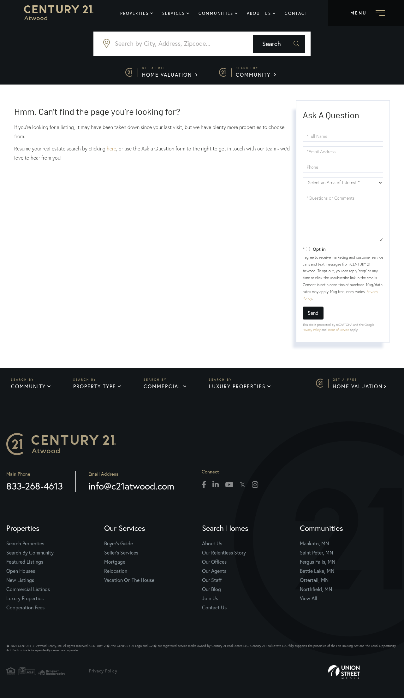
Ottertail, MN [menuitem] (314, 580)
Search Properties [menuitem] (25, 543)
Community (254, 72)
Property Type (94, 386)
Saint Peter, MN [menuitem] (316, 552)
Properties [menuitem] (134, 13)
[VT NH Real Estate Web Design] (363, 672)
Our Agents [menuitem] (214, 571)
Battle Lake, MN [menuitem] (317, 571)
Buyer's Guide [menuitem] (118, 543)
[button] (279, 44)
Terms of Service (338, 330)
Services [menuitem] (173, 13)
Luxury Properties (237, 386)
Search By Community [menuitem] (30, 552)
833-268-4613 (34, 486)
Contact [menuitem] (296, 13)
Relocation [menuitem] (115, 571)
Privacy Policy (312, 330)
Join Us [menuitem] (210, 598)
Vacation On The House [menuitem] (129, 580)
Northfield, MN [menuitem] (316, 589)
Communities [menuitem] (216, 13)
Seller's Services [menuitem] (121, 552)
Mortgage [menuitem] (114, 562)
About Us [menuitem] (259, 13)
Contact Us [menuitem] (214, 607)
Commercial (162, 386)
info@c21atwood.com (131, 486)
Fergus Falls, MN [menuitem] (317, 562)
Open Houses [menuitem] (20, 571)
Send (313, 313)
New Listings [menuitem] (20, 580)
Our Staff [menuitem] (212, 580)
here (111, 148)
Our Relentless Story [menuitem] (224, 552)
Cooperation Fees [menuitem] (25, 607)
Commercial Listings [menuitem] (28, 589)
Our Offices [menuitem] (214, 562)
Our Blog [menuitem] (211, 589)
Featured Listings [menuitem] (24, 562)
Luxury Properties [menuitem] (25, 598)
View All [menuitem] (308, 598)
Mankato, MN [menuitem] (314, 543)
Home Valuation (168, 72)
